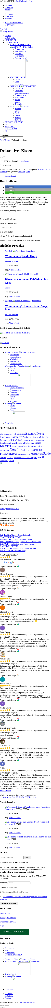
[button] (9, 187)
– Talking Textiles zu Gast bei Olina (20, 542)
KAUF (9, 546)
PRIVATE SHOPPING (14, 122)
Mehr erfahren (5, 791)
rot (32, 453)
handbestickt (40, 440)
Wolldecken (19, 97)
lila (29, 446)
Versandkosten (24, 161)
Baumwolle (32, 433)
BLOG (8, 124)
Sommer (3, 458)
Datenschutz (10, 952)
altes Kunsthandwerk (8, 434)
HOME (8, 36)
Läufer (17, 102)
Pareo (28, 450)
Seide (47, 453)
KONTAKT (10, 25)
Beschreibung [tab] (10, 176)
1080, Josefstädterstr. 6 (14, 23)
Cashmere (16, 437)
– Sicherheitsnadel (15, 535)
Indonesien (19, 84)
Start (2, 140)
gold (25, 440)
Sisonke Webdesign (27, 1002)
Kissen (17, 100)
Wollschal (19, 54)
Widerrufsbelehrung (7, 922)
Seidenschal (19, 49)
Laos (17, 82)
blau (2, 437)
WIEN (11, 537)
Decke (25, 437)
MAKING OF (10, 40)
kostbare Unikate (17, 446)
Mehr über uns (6, 525)
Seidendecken (20, 95)
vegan (34, 457)
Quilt (19, 454)
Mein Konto (5, 913)
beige (43, 433)
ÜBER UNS (10, 38)
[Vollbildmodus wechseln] (3, 1005)
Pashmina (36, 449)
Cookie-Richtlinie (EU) (14, 955)
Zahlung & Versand (8, 918)
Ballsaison (21, 434)
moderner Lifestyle (37, 446)
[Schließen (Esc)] (8, 1005)
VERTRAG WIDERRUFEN (14, 932)
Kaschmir (5, 445)
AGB (2, 926)
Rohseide (23, 454)
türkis (16, 458)
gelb (21, 440)
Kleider (18, 118)
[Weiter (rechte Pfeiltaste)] (3, 1007)
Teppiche (18, 104)
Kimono (18, 109)
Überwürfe (19, 91)
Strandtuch (10, 458)
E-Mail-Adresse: (6, 892)
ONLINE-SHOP (11, 42)
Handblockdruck (7, 443)
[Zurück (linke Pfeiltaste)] (1, 1007)
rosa (28, 454)
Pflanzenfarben (8, 453)
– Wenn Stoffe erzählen (16, 539)
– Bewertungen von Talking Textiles (18, 548)
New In (15, 449)
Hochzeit (27, 443)
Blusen (17, 115)
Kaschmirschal (20, 51)
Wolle (11, 460)
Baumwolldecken (22, 93)
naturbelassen (4, 450)
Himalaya (19, 443)
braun (8, 437)
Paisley (23, 450)
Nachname (4, 887)
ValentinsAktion (24, 458)
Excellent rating (13, 551)
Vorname (3, 883)
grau (29, 440)
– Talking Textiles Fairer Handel (17, 544)
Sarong (17, 111)
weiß (28, 172)
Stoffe (17, 113)
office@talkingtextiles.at (9, 509)
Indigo (38, 443)
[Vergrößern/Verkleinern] (1, 1005)
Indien (17, 79)
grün (33, 440)
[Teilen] (6, 1005)
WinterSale (4, 461)
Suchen (27, 858)
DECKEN (19, 88)
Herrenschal (19, 56)
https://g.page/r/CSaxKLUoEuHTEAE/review (18, 797)
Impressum (9, 948)
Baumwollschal (21, 58)
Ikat (32, 443)
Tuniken (18, 120)
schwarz (21, 172)
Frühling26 (13, 440)
